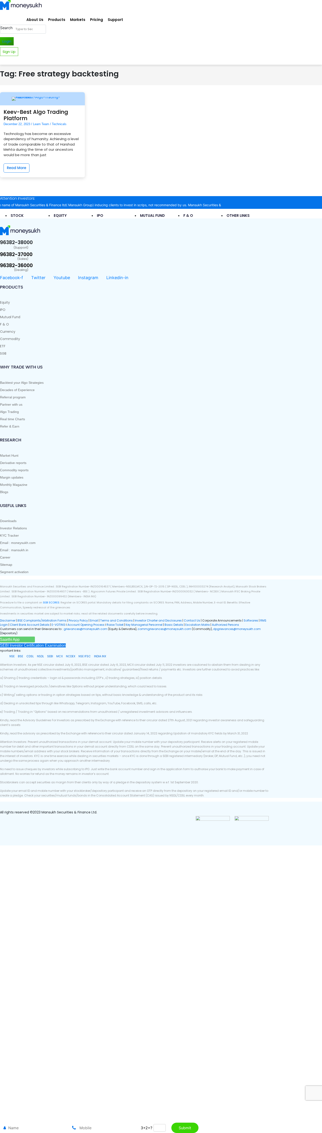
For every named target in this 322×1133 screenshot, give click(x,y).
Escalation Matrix (197, 625)
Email (94, 620)
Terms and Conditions (116, 620)
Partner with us (11, 404)
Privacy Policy (78, 620)
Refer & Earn (9, 426)
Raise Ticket (115, 625)
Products (56, 19)
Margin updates (11, 477)
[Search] (41, 29)
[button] (10, 640)
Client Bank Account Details (30, 625)
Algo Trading (9, 412)
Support (115, 19)
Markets (77, 19)
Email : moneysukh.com (18, 543)
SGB (3, 353)
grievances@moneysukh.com (85, 629)
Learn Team (41, 124)
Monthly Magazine (13, 485)
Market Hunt (9, 455)
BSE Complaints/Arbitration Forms (41, 620)
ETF (2, 346)
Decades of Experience (17, 390)
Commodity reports (14, 470)
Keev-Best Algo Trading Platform (36, 115)
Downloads (8, 521)
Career (5, 557)
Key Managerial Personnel (144, 625)
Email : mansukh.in (14, 550)
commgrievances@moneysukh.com (164, 629)
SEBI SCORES (51, 602)
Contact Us (192, 620)
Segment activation (14, 572)
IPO (2, 309)
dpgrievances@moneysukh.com (237, 629)
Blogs (4, 492)
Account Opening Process (86, 625)
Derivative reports (13, 463)
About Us (34, 19)
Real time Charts (12, 419)
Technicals (59, 124)
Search (6, 27)
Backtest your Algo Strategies (22, 382)
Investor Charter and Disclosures (158, 620)
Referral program (13, 397)
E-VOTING (59, 625)
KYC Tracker (9, 535)
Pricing (96, 19)
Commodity (10, 339)
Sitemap (6, 564)
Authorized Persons (225, 625)
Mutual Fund (10, 317)
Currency (7, 331)
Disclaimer (7, 620)
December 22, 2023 (17, 124)
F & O (4, 324)
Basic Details (174, 625)
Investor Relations (13, 528)
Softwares (251, 620)
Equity (5, 302)
